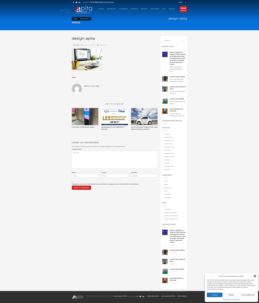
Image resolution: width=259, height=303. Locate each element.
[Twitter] (76, 2)
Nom (74, 172)
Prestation (167, 194)
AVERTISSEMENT (182, 296)
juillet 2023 (167, 160)
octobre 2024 (168, 144)
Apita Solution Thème (120, 296)
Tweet (74, 77)
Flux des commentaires (171, 216)
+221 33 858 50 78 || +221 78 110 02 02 (102, 2)
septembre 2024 (169, 147)
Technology (167, 197)
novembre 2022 (169, 166)
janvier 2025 (168, 137)
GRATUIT (183, 9)
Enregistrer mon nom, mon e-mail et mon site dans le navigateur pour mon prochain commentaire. (105, 184)
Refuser (231, 295)
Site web (134, 172)
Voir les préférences (248, 295)
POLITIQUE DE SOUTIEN (168, 296)
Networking (167, 188)
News (166, 191)
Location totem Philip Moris (83, 127)
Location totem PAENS (177, 99)
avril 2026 (167, 134)
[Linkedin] (79, 2)
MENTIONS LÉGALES (153, 296)
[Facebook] (73, 2)
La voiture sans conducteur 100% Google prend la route (144, 128)
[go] (183, 40)
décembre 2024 (169, 140)
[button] (255, 276)
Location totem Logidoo (177, 77)
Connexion (167, 209)
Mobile (166, 184)
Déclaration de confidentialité (231, 299)
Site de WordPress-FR (170, 219)
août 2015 (167, 169)
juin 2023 (167, 163)
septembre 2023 (169, 157)
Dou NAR (76, 45)
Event (166, 181)
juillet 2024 (167, 150)
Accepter (215, 295)
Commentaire (77, 149)
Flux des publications (170, 212)
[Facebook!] (137, 296)
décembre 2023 (169, 153)
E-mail (103, 172)
